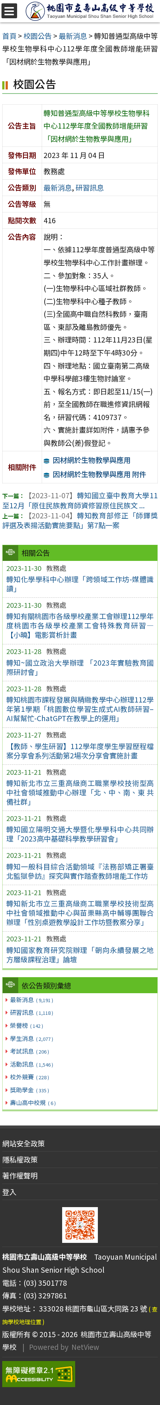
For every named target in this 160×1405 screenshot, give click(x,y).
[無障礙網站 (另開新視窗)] (80, 1374)
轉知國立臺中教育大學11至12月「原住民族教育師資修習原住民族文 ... (80, 500)
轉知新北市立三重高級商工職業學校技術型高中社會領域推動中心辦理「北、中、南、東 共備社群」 (80, 792)
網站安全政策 (23, 1143)
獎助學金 (29, 1089)
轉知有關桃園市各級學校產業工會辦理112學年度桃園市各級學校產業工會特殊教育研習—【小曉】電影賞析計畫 (80, 625)
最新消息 (31, 999)
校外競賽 (29, 1076)
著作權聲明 (20, 1175)
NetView (85, 1347)
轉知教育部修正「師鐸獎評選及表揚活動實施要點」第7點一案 (80, 520)
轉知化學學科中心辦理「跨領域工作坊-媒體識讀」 (80, 584)
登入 (9, 1192)
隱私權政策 (20, 1159)
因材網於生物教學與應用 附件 (99, 474)
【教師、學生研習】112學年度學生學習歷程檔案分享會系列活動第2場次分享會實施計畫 (80, 751)
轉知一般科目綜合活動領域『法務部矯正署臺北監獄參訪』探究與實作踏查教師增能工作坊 (80, 871)
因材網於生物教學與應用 (92, 460)
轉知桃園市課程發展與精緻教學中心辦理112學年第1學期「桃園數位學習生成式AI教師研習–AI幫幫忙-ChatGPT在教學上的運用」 (80, 708)
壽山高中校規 (32, 1102)
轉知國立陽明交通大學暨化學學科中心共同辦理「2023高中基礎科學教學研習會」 (80, 834)
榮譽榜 (26, 1025)
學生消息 (31, 1038)
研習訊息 (31, 1012)
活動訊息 (31, 1064)
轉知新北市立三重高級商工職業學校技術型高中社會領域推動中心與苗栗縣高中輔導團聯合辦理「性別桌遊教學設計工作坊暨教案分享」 (80, 912)
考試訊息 (29, 1050)
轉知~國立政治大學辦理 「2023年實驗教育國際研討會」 (80, 667)
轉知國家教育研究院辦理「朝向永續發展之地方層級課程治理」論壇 (80, 954)
